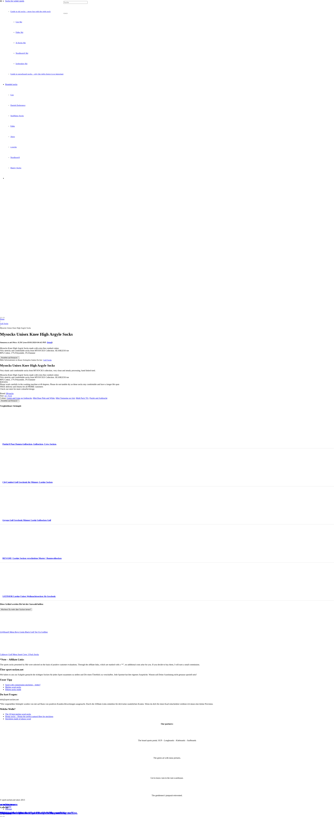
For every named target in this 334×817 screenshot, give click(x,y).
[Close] (66, 13)
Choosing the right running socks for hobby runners (32, 812)
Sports (13, 805)
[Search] (64, 13)
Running (4, 805)
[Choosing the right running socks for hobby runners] (67, 88)
